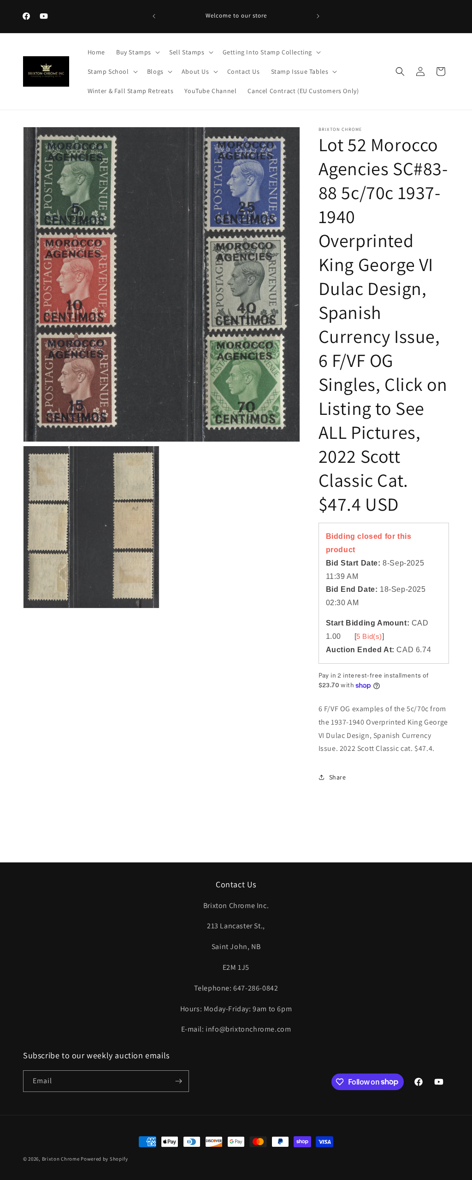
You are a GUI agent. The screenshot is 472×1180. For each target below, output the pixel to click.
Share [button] (337, 777)
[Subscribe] (178, 1081)
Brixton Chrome (61, 1159)
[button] (137, 52)
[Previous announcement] (154, 16)
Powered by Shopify (104, 1159)
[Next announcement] (318, 16)
